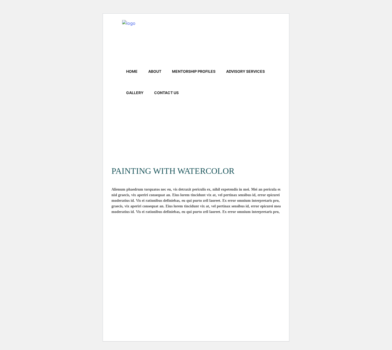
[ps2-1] (196, 134)
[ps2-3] (151, 149)
